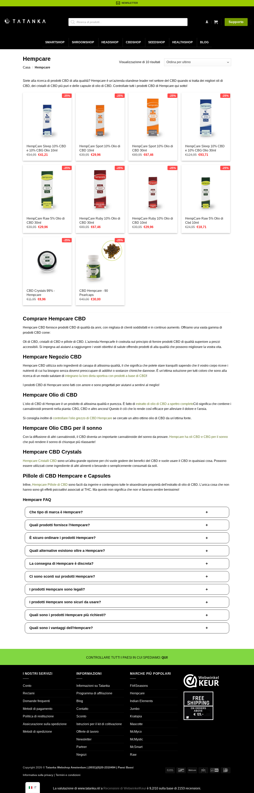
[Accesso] (207, 22)
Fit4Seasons (139, 685)
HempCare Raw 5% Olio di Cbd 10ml (204, 220)
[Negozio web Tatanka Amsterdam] (25, 21)
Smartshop (54, 42)
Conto (27, 685)
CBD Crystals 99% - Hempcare (41, 293)
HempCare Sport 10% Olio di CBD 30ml (152, 148)
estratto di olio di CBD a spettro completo (164, 404)
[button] (216, 22)
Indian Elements (141, 701)
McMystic (136, 739)
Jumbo (135, 708)
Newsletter (83, 739)
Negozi (81, 754)
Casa (26, 67)
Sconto (81, 716)
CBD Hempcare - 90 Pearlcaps (93, 293)
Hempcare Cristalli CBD (40, 461)
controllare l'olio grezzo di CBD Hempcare (82, 418)
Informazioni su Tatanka (93, 685)
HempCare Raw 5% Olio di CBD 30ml (46, 220)
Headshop (109, 42)
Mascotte (136, 724)
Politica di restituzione (38, 716)
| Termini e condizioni (66, 775)
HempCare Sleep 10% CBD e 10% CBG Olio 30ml (205, 148)
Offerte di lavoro (87, 731)
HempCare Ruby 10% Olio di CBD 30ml (99, 220)
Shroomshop (83, 42)
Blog (204, 42)
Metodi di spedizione (37, 731)
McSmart (136, 747)
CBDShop (133, 42)
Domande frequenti (36, 701)
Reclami (29, 693)
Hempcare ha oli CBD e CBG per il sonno (198, 436)
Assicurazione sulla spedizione (45, 724)
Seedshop (156, 42)
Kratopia (136, 716)
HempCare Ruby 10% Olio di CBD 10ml (152, 220)
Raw (133, 754)
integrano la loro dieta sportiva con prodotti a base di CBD (105, 376)
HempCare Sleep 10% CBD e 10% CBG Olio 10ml (46, 148)
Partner (81, 747)
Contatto (82, 708)
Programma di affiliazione (94, 693)
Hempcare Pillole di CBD (50, 484)
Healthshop (182, 42)
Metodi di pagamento (37, 708)
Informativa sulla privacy (38, 775)
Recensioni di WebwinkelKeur (124, 788)
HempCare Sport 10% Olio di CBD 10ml (99, 148)
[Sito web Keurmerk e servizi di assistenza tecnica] (201, 680)
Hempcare (137, 693)
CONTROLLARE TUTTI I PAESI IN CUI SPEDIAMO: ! (127, 657)
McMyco (136, 731)
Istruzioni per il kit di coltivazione (99, 724)
